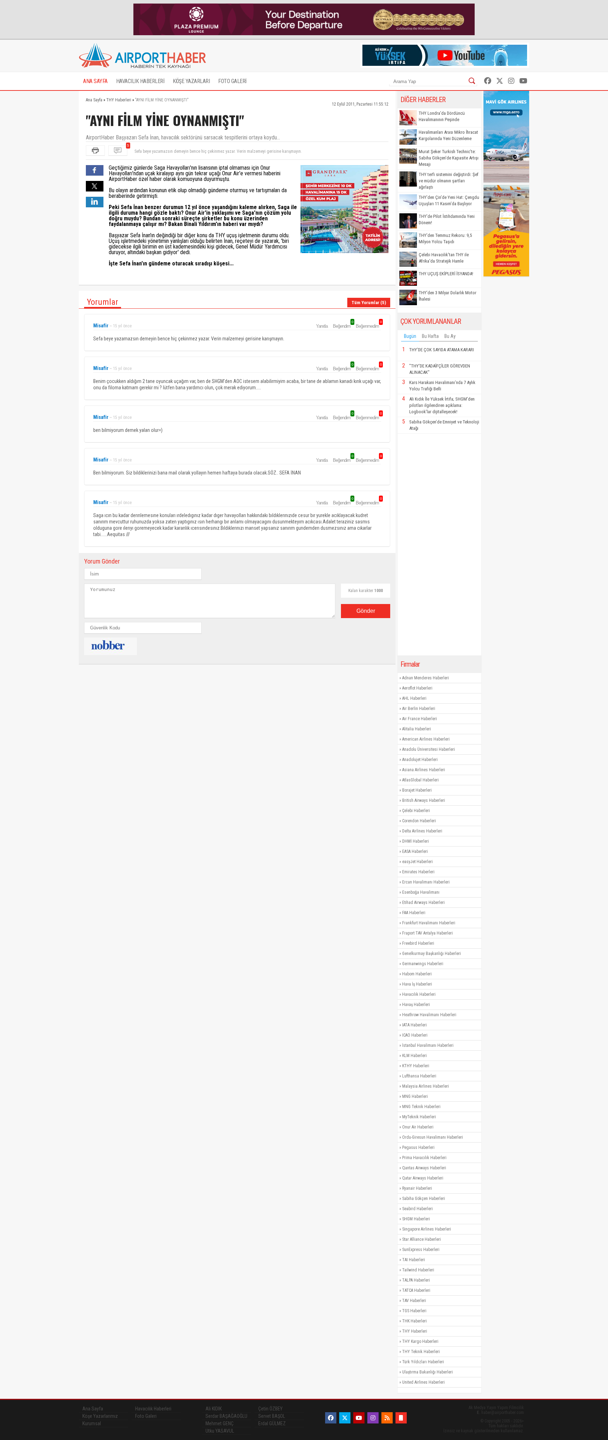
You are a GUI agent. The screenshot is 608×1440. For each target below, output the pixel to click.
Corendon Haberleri (419, 820)
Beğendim (343, 326)
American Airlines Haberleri (426, 739)
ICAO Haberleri (415, 1035)
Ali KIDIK (213, 1408)
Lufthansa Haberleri (419, 1076)
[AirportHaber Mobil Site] (401, 1417)
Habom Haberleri (417, 973)
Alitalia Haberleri (416, 729)
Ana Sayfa (92, 1408)
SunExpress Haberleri (420, 1249)
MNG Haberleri (415, 1096)
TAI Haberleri (413, 1259)
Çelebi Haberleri (416, 810)
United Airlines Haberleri (423, 1382)
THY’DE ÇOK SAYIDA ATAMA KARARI (441, 349)
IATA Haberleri (414, 1025)
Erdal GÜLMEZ (272, 1423)
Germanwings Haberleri (422, 963)
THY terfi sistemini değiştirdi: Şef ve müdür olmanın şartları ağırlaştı (449, 181)
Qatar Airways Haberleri (422, 1178)
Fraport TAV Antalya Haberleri (427, 933)
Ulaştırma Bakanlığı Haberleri (427, 1372)
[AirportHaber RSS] (387, 1417)
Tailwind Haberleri (418, 1270)
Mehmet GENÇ (219, 1423)
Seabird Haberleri (417, 1208)
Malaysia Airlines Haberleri (425, 1086)
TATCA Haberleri (416, 1290)
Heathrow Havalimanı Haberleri (429, 1014)
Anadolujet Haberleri (420, 759)
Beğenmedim (368, 326)
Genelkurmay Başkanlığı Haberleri (431, 953)
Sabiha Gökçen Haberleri (423, 1198)
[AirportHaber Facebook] (487, 81)
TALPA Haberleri (416, 1280)
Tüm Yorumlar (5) (369, 302)
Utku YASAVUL (219, 1431)
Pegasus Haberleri (418, 1147)
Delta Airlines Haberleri (422, 831)
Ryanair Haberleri (417, 1188)
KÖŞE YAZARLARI (191, 81)
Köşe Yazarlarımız (100, 1416)
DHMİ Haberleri (415, 841)
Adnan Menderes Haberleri (425, 677)
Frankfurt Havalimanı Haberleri (428, 922)
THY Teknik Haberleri (421, 1351)
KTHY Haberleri (415, 1065)
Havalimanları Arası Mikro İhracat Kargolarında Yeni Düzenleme (448, 135)
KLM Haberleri (414, 1055)
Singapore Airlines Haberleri (426, 1229)
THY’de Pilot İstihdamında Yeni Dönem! (447, 219)
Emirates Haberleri (418, 871)
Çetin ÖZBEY (270, 1408)
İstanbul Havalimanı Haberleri (428, 1045)
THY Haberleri (414, 1331)
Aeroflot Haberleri (417, 688)
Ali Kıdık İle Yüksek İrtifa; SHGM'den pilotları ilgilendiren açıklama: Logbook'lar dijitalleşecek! (442, 405)
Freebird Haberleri (418, 943)
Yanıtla (322, 326)
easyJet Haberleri (417, 861)
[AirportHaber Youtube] (523, 81)
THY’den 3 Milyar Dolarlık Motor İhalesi (447, 296)
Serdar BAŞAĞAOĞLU (226, 1416)
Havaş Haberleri (416, 1004)
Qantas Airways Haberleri (424, 1167)
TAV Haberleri (414, 1300)
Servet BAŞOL (271, 1416)
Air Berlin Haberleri (418, 708)
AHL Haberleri (414, 698)
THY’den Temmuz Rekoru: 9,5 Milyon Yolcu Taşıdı (445, 238)
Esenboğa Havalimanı (420, 892)
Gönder (365, 611)
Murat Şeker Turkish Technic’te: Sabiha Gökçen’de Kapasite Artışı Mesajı (449, 158)
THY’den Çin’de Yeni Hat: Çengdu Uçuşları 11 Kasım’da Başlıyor (449, 200)
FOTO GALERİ (232, 81)
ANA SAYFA (95, 81)
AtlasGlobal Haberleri (420, 780)
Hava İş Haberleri (417, 984)
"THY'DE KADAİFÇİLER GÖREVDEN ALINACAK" (439, 369)
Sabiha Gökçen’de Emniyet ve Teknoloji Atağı (444, 425)
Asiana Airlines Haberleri (423, 769)
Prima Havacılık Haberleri (424, 1157)
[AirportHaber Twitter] (499, 81)
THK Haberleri (414, 1321)
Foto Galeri (146, 1416)
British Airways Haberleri (423, 800)
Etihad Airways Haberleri (423, 902)
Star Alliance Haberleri (421, 1239)
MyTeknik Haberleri (419, 1116)
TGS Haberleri (414, 1310)
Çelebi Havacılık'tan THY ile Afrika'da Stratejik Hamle (444, 258)
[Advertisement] (439, 544)
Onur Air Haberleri (417, 1127)
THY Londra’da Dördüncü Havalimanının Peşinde (442, 116)
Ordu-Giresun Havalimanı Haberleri (432, 1137)
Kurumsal (91, 1423)
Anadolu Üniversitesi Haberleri (428, 749)
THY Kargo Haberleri (420, 1341)
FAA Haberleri (413, 912)
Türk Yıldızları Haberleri (423, 1361)
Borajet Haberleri (417, 790)
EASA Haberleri (415, 851)
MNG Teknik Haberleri (421, 1106)
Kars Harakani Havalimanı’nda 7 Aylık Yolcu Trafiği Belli (442, 385)
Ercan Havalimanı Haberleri (426, 882)
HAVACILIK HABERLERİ (140, 81)
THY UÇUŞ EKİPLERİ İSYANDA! (446, 273)
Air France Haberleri (419, 718)
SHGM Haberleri (416, 1218)
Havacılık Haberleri (419, 994)
